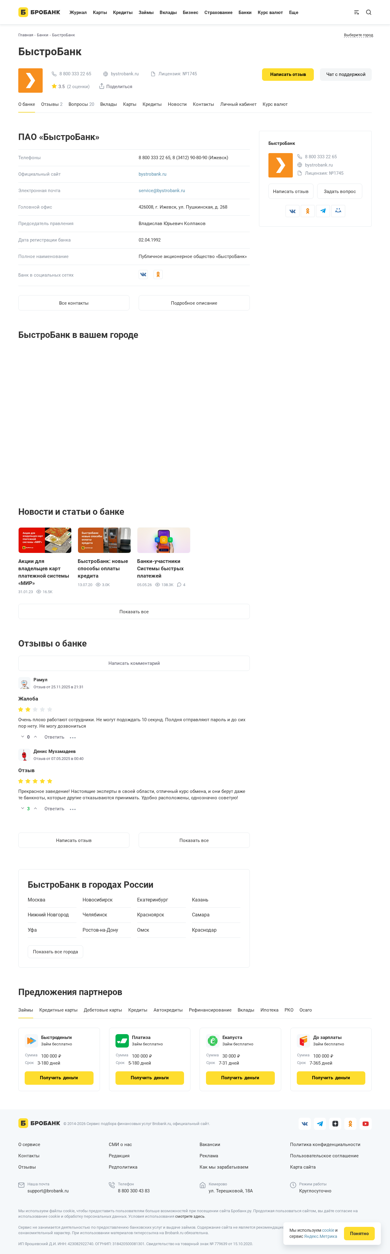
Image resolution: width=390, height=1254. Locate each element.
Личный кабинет (238, 104)
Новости (177, 104)
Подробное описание (194, 303)
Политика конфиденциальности (325, 1144)
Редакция (119, 1156)
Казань (200, 900)
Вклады (108, 104)
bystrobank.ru (152, 174)
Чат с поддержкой (346, 74)
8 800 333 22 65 (75, 74)
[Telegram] (323, 211)
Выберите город (358, 35)
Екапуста (232, 1037)
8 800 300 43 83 (134, 1191)
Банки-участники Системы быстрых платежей (160, 568)
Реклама (209, 1156)
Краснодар (204, 930)
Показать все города (55, 952)
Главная (25, 35)
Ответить (54, 737)
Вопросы (81, 104)
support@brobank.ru (48, 1191)
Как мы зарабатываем (224, 1167)
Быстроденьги (56, 1037)
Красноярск (150, 915)
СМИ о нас (120, 1144)
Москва (36, 900)
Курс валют (275, 104)
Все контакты (74, 303)
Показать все (134, 611)
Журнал (78, 12)
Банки (42, 35)
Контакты (203, 104)
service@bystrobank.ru (162, 190)
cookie (328, 1230)
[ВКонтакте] (292, 211)
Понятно (359, 1233)
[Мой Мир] (338, 211)
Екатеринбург (152, 900)
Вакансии (210, 1144)
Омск (143, 930)
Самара (201, 915)
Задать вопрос (340, 191)
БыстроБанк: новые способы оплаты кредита (103, 568)
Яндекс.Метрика (320, 1236)
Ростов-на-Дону (100, 930)
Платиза (141, 1037)
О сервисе (29, 1144)
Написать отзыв (288, 74)
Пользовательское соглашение (324, 1156)
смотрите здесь (189, 1216)
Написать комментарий (134, 663)
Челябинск (95, 915)
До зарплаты (327, 1037)
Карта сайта (303, 1167)
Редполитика (123, 1167)
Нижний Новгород (48, 915)
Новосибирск (98, 900)
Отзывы (51, 104)
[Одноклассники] (308, 211)
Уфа (32, 930)
